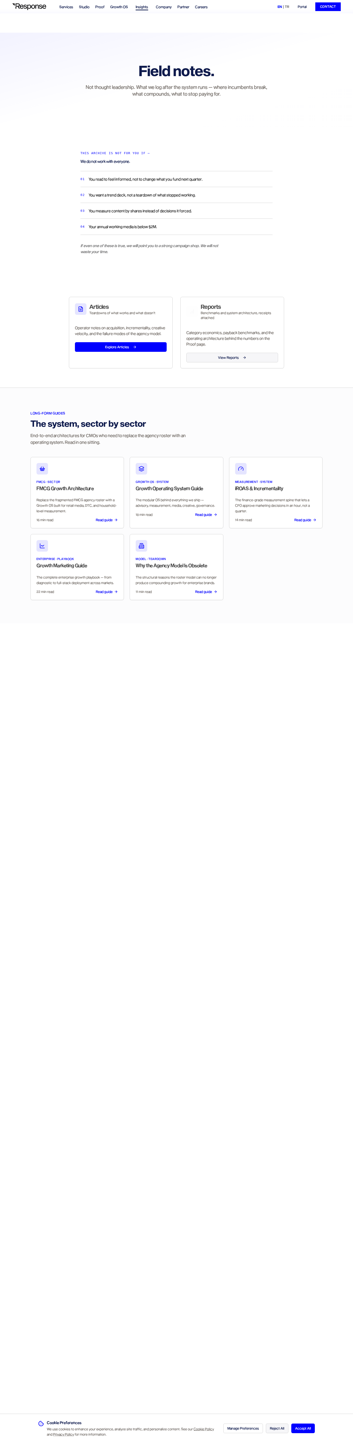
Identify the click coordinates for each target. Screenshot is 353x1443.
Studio (84, 7)
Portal (302, 7)
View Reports (228, 357)
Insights (142, 7)
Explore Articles (117, 347)
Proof (99, 7)
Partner (183, 7)
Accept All (303, 1428)
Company (164, 7)
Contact (328, 6)
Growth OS (119, 7)
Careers (201, 7)
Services (66, 7)
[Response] (32, 7)
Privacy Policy (63, 1434)
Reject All (277, 1428)
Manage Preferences (243, 1428)
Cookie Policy (204, 1429)
